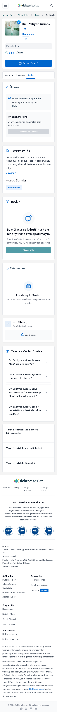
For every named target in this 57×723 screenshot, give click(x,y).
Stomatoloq (23, 15)
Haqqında (20, 75)
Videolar (6, 487)
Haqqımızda (8, 609)
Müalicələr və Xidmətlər (13, 592)
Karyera (39, 590)
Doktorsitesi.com (10, 639)
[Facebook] (21, 709)
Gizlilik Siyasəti (9, 619)
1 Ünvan (19, 52)
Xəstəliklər (7, 588)
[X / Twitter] (26, 709)
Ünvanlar (9, 75)
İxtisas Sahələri (9, 584)
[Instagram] (31, 709)
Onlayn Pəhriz (44, 489)
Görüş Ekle (28, 250)
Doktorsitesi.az (9, 634)
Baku (37, 15)
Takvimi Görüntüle (29, 131)
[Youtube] (36, 709)
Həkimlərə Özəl (38, 579)
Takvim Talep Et (30, 63)
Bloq (16, 487)
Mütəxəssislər (9, 579)
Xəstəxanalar (9, 596)
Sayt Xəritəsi (8, 624)
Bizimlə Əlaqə (8, 614)
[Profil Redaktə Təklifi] (25, 29)
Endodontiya (14, 187)
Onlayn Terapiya (26, 489)
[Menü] (5, 6)
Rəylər (31, 75)
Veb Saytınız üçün (39, 585)
